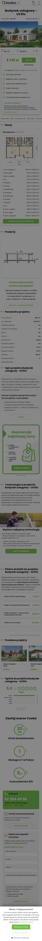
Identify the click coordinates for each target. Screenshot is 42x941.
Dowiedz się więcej (26, 922)
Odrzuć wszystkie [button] (21, 933)
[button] (21, 938)
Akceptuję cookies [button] (21, 927)
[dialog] (21, 470)
